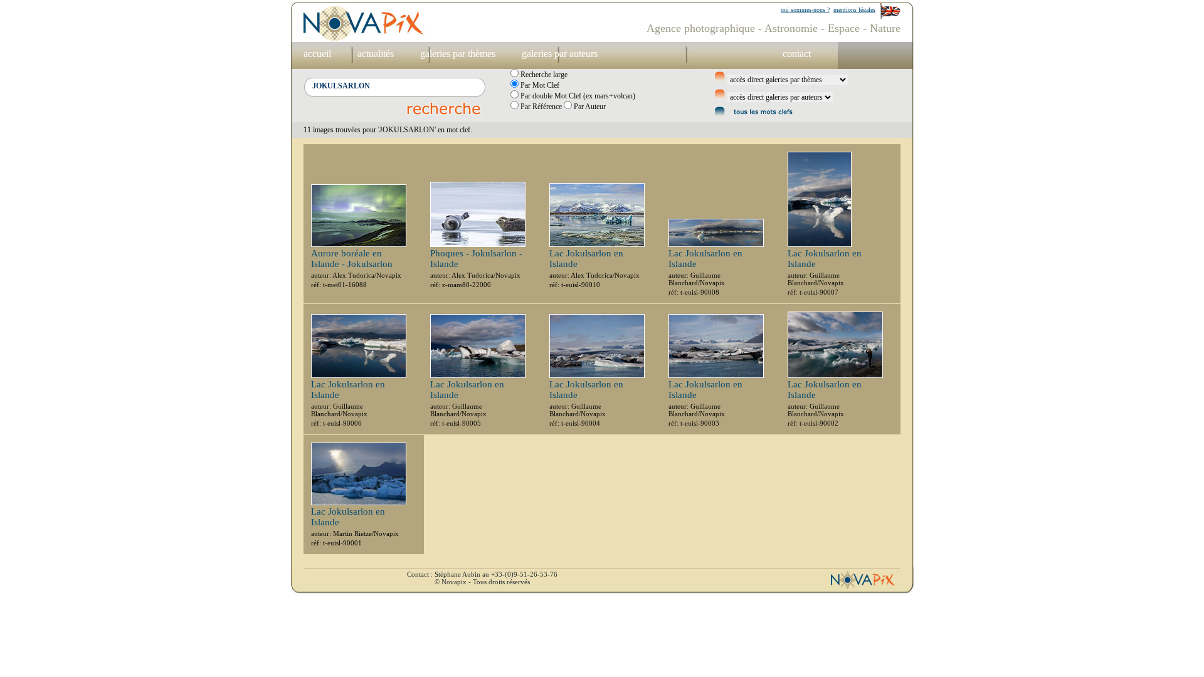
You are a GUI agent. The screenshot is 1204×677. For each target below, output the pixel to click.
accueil (317, 53)
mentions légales (854, 9)
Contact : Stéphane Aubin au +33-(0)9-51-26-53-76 (482, 574)
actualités (375, 53)
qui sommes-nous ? (805, 9)
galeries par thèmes (457, 53)
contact (797, 53)
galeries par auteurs (560, 53)
